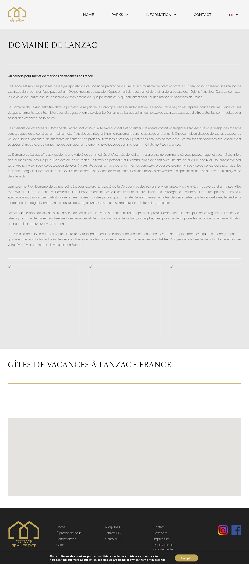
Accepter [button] (186, 558)
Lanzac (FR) (113, 533)
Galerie (61, 545)
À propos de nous (68, 533)
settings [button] (160, 559)
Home (60, 527)
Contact (158, 527)
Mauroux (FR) (114, 539)
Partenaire (160, 533)
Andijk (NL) (112, 527)
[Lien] (17, 14)
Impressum (161, 539)
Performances (66, 539)
